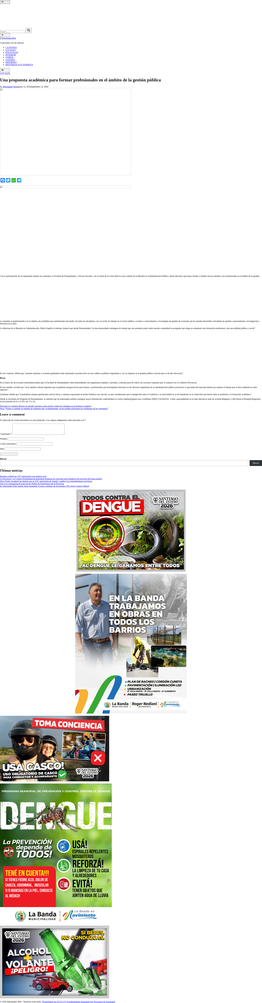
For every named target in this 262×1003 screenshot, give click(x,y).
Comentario (6, 434)
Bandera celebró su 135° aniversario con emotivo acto (23, 476)
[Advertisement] (131, 299)
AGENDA (10, 19)
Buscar (3, 459)
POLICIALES (11, 12)
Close (6, 3)
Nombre (3, 439)
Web (2, 449)
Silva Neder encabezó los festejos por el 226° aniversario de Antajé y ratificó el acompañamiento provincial (46, 481)
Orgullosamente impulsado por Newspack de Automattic (91, 1002)
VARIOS (9, 17)
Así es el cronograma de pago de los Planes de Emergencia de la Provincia (32, 484)
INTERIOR (10, 15)
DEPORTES (11, 22)
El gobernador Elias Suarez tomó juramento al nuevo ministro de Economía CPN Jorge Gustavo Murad (44, 486)
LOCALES (10, 10)
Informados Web (10, 86)
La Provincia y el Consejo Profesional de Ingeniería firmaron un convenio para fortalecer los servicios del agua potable (51, 479)
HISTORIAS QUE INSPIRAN (19, 24)
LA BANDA (11, 7)
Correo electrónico (8, 444)
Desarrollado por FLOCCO (54, 1002)
